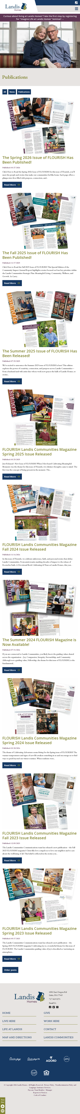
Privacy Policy (49, 1085)
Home (6, 1013)
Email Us (52, 1003)
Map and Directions (17, 1037)
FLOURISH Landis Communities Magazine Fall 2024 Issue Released (39, 547)
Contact (50, 1029)
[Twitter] (54, 1007)
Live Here (9, 1021)
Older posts (10, 970)
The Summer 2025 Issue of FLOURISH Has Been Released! (39, 353)
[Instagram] (57, 1007)
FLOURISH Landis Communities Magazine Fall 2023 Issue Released (39, 835)
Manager (49, 1090)
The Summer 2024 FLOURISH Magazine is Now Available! (39, 642)
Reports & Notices (40, 1092)
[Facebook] (50, 1007)
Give (47, 1013)
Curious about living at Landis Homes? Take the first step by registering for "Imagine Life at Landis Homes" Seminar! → (40, 17)
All (5, 92)
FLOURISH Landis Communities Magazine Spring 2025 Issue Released (39, 452)
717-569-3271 (54, 999)
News (12, 92)
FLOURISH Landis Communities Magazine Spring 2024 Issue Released (39, 740)
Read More (10, 184)
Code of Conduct (40, 1095)
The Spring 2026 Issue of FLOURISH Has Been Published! (37, 160)
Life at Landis (12, 1029)
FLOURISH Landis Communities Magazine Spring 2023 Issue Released (39, 931)
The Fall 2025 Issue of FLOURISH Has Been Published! (35, 255)
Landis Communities (58, 1037)
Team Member (39, 1090)
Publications (24, 92)
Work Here (52, 1021)
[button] (76, 8)
